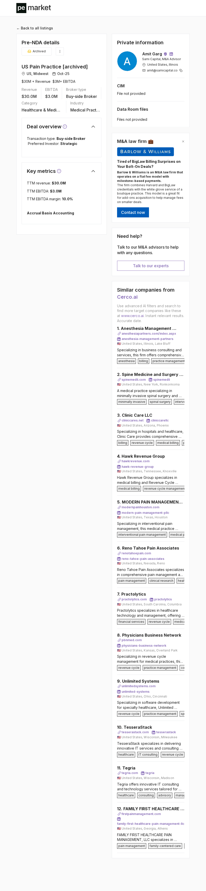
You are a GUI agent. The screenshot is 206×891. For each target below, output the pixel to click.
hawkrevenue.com (135, 461)
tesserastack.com (135, 732)
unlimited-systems (135, 691)
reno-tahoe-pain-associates (143, 559)
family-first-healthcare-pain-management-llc (150, 824)
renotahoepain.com (136, 553)
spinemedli (161, 379)
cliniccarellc (160, 420)
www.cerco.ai (132, 316)
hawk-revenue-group (138, 467)
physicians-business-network (144, 645)
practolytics (163, 599)
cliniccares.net (132, 420)
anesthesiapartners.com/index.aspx (149, 333)
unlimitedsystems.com (139, 686)
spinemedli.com (134, 379)
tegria (149, 773)
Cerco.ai (127, 297)
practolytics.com (134, 599)
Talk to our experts (151, 265)
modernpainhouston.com (140, 507)
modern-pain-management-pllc (145, 513)
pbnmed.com (132, 640)
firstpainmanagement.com (141, 814)
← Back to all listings (34, 28)
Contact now (133, 212)
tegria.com (130, 773)
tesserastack (166, 732)
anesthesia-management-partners (147, 339)
